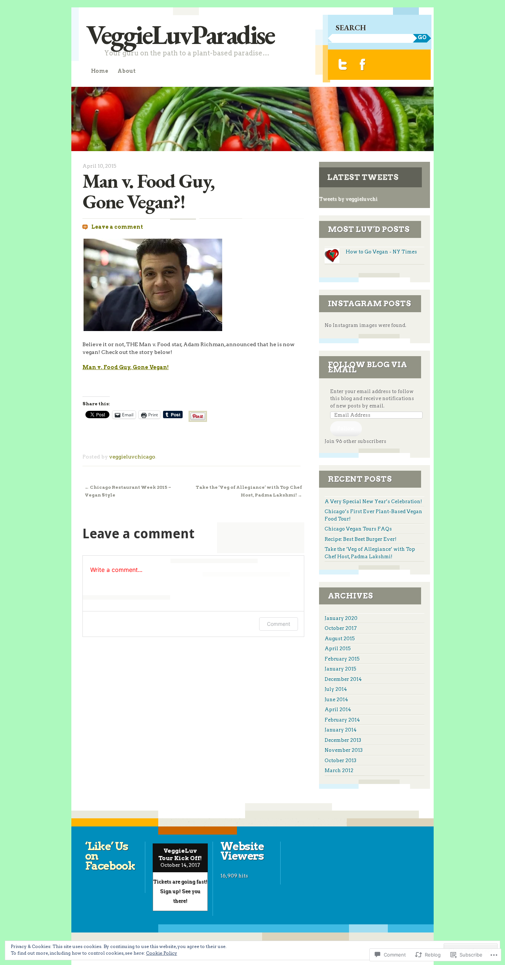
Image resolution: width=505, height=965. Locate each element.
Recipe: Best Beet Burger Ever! (361, 539)
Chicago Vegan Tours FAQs (358, 529)
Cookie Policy (161, 953)
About (126, 71)
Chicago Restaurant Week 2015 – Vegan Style (128, 490)
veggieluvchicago (132, 457)
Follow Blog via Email (367, 367)
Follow (346, 428)
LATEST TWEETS (363, 177)
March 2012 (339, 770)
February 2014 (342, 720)
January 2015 (340, 669)
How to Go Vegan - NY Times (381, 252)
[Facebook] (362, 64)
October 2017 (341, 628)
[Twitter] (343, 64)
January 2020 (341, 618)
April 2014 (338, 709)
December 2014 (343, 679)
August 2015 (340, 638)
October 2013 (340, 760)
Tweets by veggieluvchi (348, 199)
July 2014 (336, 689)
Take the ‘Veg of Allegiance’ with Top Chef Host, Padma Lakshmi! (249, 490)
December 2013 (343, 740)
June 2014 (336, 699)
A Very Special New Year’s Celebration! (373, 501)
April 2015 (338, 648)
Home (99, 71)
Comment (278, 624)
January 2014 (341, 730)
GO (422, 37)
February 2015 (342, 659)
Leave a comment (117, 227)
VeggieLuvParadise (180, 34)
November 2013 (344, 750)
